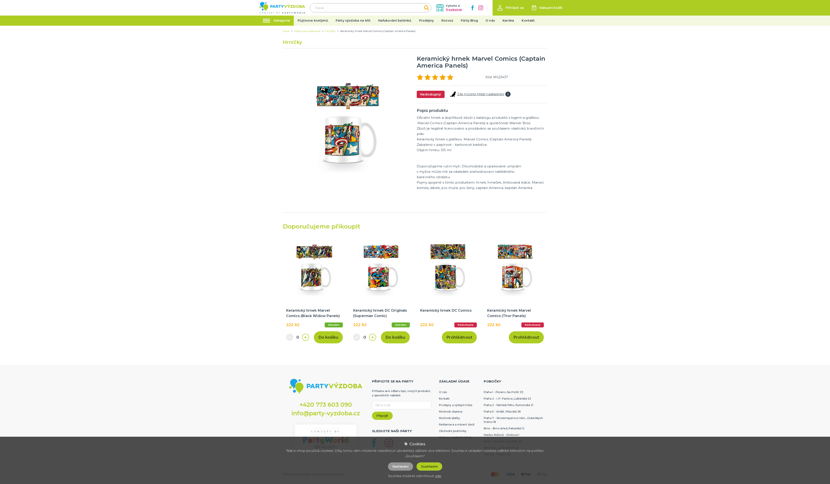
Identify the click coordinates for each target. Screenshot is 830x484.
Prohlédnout (459, 337)
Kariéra (508, 20)
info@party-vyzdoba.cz (325, 413)
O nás (490, 20)
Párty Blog (469, 20)
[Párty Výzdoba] (282, 8)
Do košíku (328, 337)
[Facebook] (472, 7)
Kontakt (528, 20)
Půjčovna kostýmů (313, 20)
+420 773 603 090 (325, 404)
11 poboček (454, 9)
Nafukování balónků (395, 20)
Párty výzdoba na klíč (353, 20)
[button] (510, 8)
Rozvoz (447, 20)
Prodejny (426, 20)
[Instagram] (480, 7)
